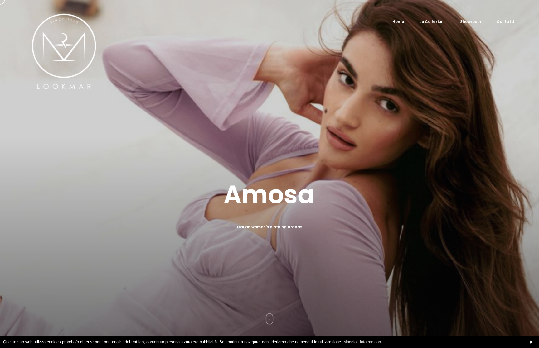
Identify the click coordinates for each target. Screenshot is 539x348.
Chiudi (531, 342)
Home (398, 21)
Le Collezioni (432, 21)
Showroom (470, 21)
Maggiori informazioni (362, 342)
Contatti (505, 21)
